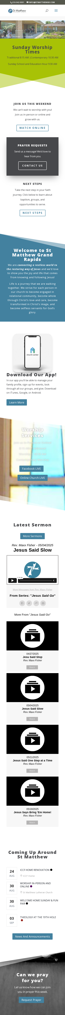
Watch (32, 667)
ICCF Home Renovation (34, 870)
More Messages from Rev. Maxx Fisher (32, 589)
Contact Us (32, 165)
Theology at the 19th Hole (38, 917)
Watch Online (32, 128)
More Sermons (32, 536)
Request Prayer (31, 1000)
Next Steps (33, 213)
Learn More (16, 402)
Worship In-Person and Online (35, 885)
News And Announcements (32, 936)
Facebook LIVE (31, 468)
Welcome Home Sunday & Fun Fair (39, 902)
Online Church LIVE (32, 478)
